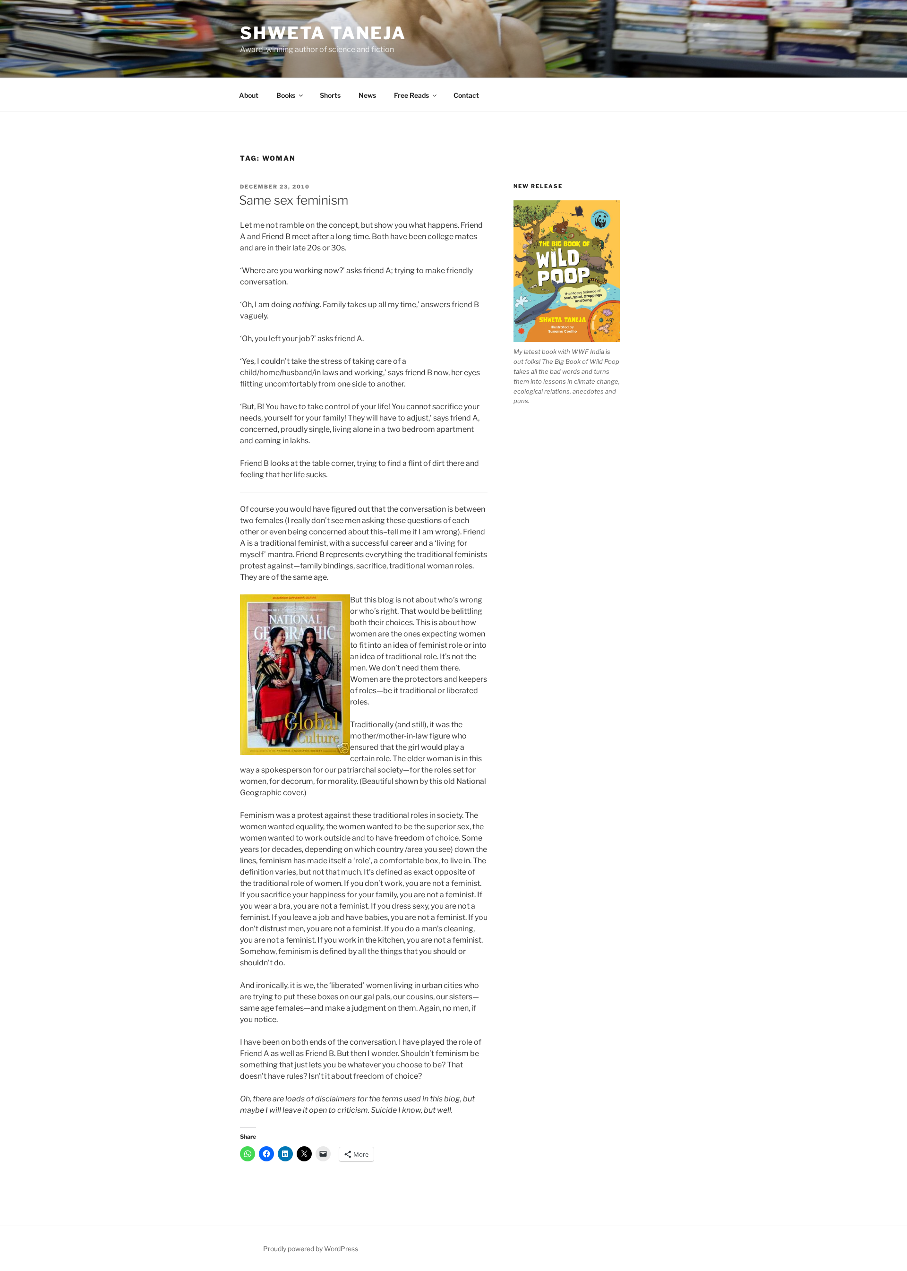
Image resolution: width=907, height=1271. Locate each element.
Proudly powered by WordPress (310, 1249)
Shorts (330, 95)
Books (285, 95)
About (248, 95)
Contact (466, 95)
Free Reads (411, 95)
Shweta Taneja (323, 33)
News (367, 95)
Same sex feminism (293, 200)
